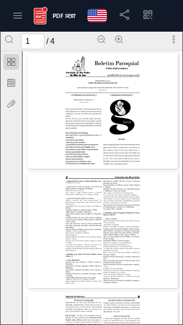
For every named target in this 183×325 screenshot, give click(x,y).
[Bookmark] (11, 83)
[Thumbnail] (11, 62)
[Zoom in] (119, 39)
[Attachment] (11, 104)
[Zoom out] (101, 39)
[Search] (9, 39)
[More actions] (174, 39)
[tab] (11, 63)
